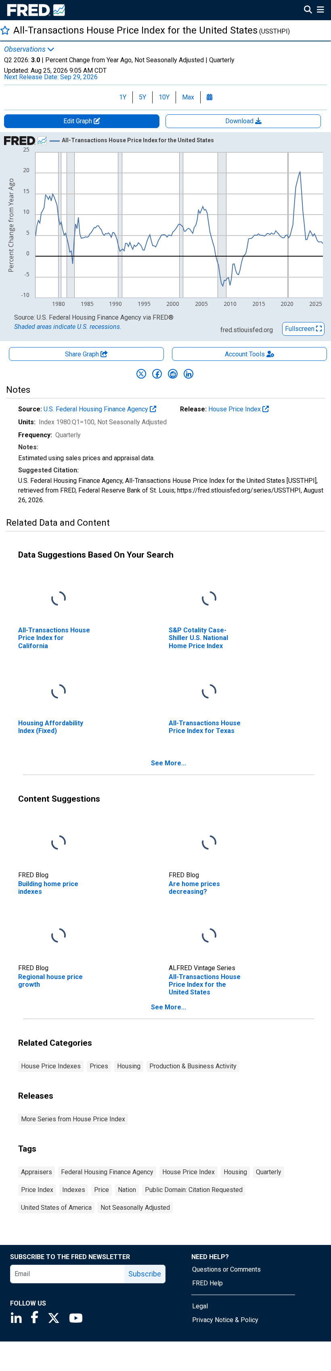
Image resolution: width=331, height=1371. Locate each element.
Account (245, 354)
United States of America (56, 1207)
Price (101, 1190)
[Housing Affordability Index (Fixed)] (58, 692)
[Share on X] (141, 374)
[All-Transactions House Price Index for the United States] (209, 936)
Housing (128, 1066)
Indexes (73, 1190)
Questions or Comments (226, 1269)
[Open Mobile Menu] (320, 10)
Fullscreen (300, 329)
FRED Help (207, 1283)
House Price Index (235, 409)
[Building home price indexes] (58, 843)
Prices (99, 1066)
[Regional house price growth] (58, 936)
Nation (127, 1190)
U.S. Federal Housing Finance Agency (97, 409)
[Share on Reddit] (173, 374)
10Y (164, 97)
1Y (122, 97)
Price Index (37, 1190)
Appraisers (36, 1172)
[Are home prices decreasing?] (209, 843)
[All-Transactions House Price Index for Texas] (209, 692)
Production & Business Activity (193, 1066)
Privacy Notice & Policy (225, 1320)
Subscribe (144, 1274)
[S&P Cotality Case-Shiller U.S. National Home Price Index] (209, 599)
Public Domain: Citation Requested (194, 1190)
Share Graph (83, 354)
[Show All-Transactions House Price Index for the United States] (138, 140)
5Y (142, 97)
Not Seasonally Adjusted (135, 1207)
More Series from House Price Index (73, 1119)
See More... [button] (168, 763)
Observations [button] (25, 49)
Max (188, 97)
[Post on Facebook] (157, 374)
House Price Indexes (51, 1066)
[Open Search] (308, 10)
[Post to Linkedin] (188, 374)
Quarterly (268, 1172)
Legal (200, 1306)
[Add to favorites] (5, 30)
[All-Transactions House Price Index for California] (58, 599)
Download (240, 121)
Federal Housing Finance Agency (107, 1172)
